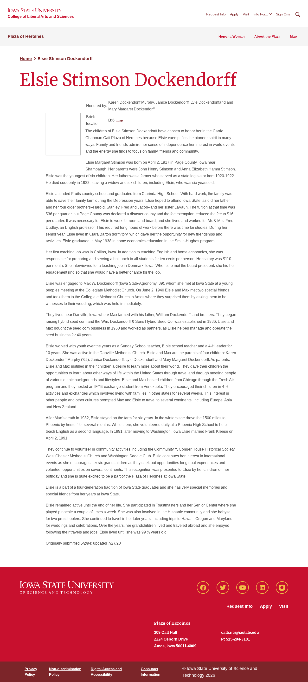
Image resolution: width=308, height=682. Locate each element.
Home (26, 58)
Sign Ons (283, 14)
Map (293, 36)
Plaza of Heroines (26, 36)
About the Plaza (267, 36)
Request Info (216, 14)
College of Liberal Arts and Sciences (41, 16)
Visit (246, 14)
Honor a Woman (231, 36)
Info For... (260, 14)
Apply (234, 14)
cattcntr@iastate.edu (240, 632)
